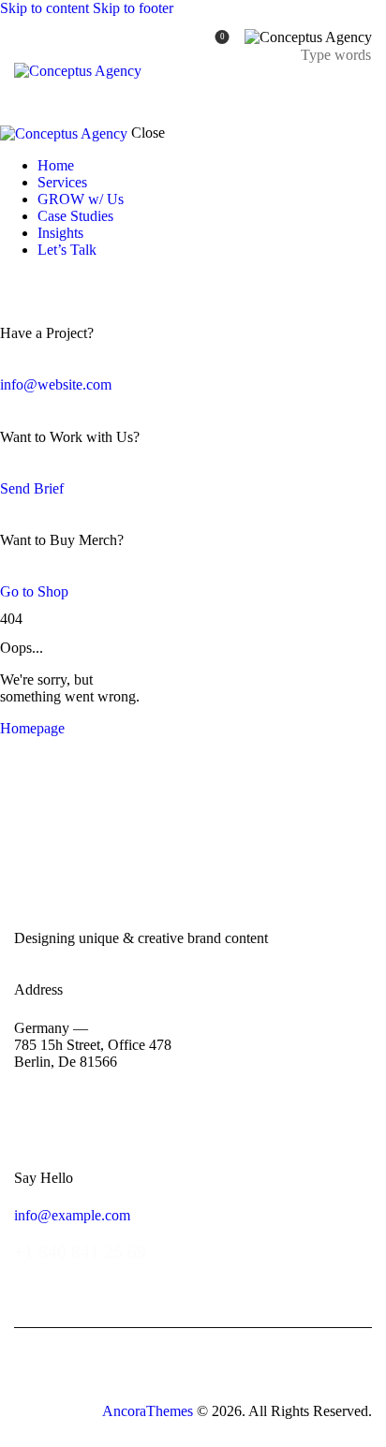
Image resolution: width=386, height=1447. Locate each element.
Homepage (32, 728)
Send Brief (32, 488)
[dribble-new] (42, 281)
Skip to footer (133, 8)
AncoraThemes (147, 1411)
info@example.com (72, 1215)
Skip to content (44, 8)
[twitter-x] (26, 281)
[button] (360, 90)
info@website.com (55, 384)
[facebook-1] (10, 281)
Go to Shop (34, 591)
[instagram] (63, 281)
